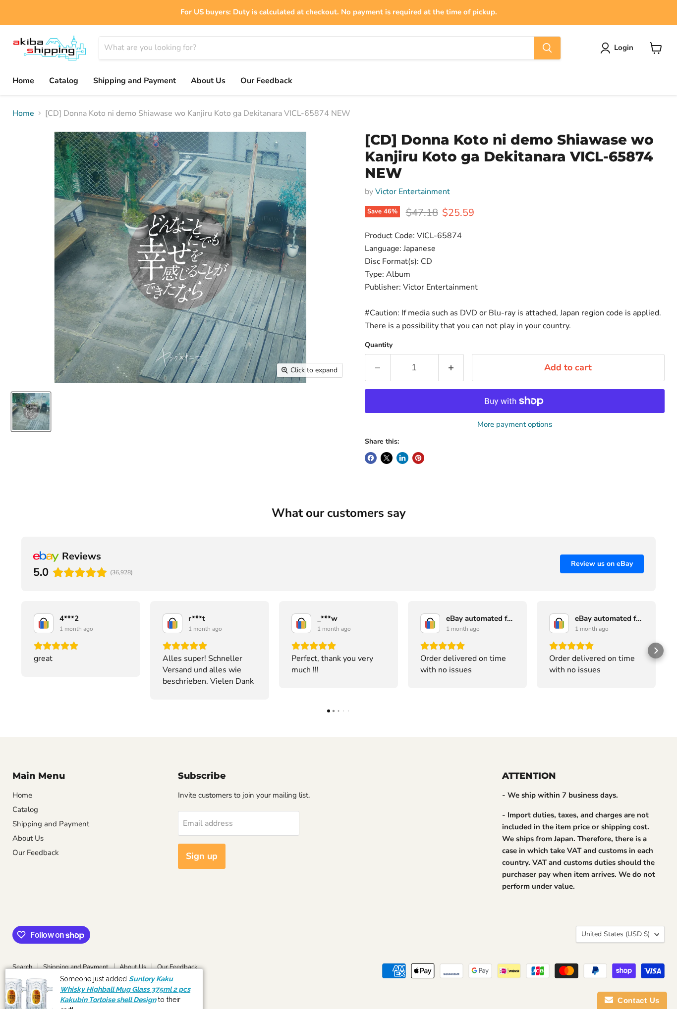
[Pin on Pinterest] (418, 458)
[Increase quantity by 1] (451, 367)
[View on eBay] (44, 623)
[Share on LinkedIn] (402, 458)
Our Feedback (266, 80)
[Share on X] (387, 458)
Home (23, 80)
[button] (21, 650)
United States (615, 934)
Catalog (63, 80)
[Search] (547, 48)
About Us (208, 80)
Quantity (379, 345)
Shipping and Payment (134, 80)
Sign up (202, 856)
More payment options (514, 424)
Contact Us (636, 1000)
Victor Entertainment (412, 191)
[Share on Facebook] (371, 458)
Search (22, 966)
